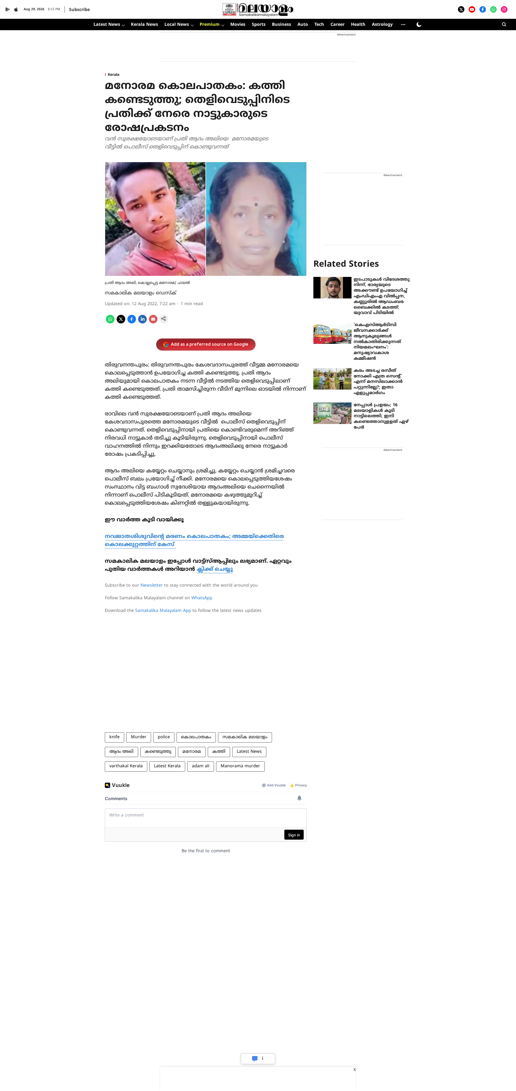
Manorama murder (240, 766)
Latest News (107, 24)
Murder (138, 737)
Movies (237, 24)
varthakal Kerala (126, 766)
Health (358, 24)
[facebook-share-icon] (131, 322)
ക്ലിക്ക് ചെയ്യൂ (215, 569)
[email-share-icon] (153, 322)
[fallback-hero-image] (332, 287)
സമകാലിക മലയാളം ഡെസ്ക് (140, 293)
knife (114, 737)
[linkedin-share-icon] (142, 322)
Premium (210, 24)
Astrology (382, 24)
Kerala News (144, 24)
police (164, 737)
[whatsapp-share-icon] (110, 322)
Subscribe (79, 10)
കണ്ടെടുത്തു (158, 751)
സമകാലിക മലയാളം (245, 737)
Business (281, 24)
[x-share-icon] (121, 322)
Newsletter (152, 585)
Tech (319, 24)
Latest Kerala (167, 766)
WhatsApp (201, 598)
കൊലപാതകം (196, 737)
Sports (259, 24)
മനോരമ (191, 751)
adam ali (200, 766)
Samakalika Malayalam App (163, 611)
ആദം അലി (121, 751)
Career (338, 24)
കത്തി (218, 751)
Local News (176, 24)
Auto (303, 24)
